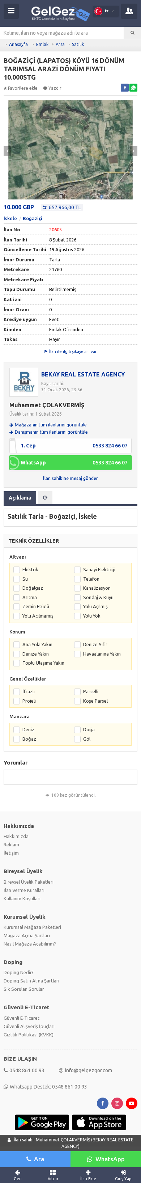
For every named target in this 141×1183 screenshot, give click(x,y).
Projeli (29, 700)
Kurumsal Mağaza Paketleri (32, 927)
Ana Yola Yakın (37, 644)
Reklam (11, 844)
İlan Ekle (88, 1178)
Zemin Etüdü (35, 606)
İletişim (11, 852)
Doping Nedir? (19, 972)
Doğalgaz (32, 587)
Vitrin (53, 1178)
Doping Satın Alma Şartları (31, 980)
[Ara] (132, 33)
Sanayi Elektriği (99, 569)
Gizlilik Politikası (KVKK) (29, 1034)
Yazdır (54, 88)
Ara (39, 1158)
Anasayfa (18, 44)
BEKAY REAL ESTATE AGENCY (83, 374)
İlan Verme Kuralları (24, 890)
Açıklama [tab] (20, 498)
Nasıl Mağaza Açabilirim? (30, 943)
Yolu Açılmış (95, 606)
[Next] (133, 151)
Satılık (78, 44)
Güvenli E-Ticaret (21, 1017)
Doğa (89, 729)
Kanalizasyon (97, 587)
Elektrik (30, 569)
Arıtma (29, 597)
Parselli (90, 691)
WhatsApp (110, 1158)
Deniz (28, 729)
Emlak (42, 44)
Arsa (60, 44)
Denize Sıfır (95, 644)
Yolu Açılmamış (38, 615)
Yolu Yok (92, 615)
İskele (10, 218)
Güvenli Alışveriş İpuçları (29, 1026)
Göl (86, 738)
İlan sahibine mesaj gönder (70, 478)
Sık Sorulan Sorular (24, 989)
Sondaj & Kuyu (98, 597)
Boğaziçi (32, 218)
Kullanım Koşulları (22, 898)
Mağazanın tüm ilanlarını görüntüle (51, 424)
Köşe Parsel (95, 700)
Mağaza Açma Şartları (27, 935)
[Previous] (7, 151)
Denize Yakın (35, 653)
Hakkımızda (16, 836)
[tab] (45, 497)
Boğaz (29, 738)
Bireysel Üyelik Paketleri (29, 881)
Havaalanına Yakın (102, 653)
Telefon (91, 578)
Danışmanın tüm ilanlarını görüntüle (51, 432)
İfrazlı (28, 691)
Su (25, 578)
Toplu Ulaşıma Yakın (43, 662)
